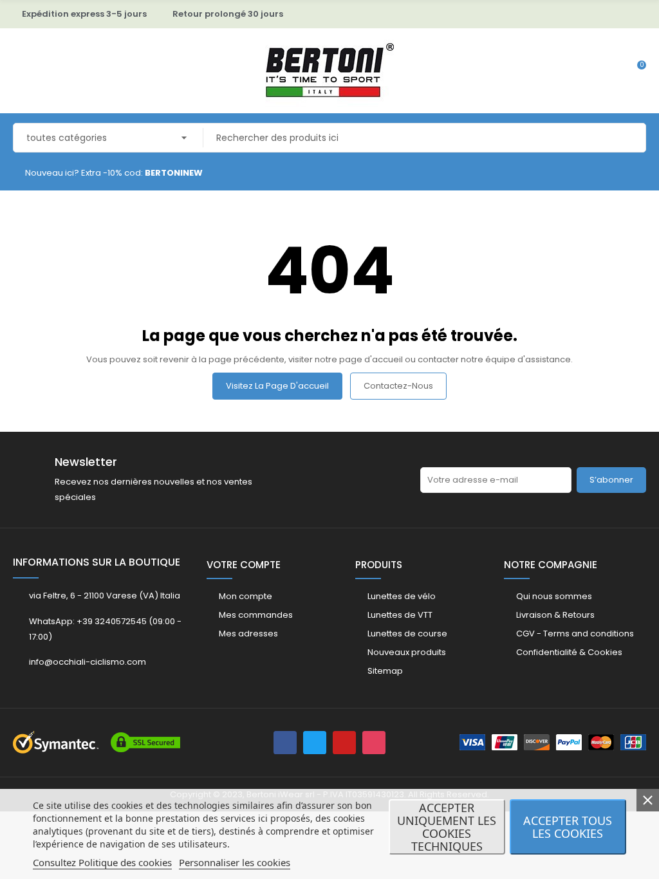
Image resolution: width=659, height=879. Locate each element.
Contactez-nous (398, 386)
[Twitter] (314, 742)
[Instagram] (373, 742)
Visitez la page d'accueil (277, 386)
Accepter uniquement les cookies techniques (446, 827)
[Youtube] (344, 742)
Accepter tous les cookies (567, 827)
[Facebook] (285, 742)
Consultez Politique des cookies (102, 862)
